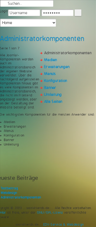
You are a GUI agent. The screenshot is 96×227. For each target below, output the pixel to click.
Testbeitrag (9, 188)
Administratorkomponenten (21, 197)
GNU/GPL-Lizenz (50, 212)
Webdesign (9, 193)
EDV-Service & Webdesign (63, 224)
